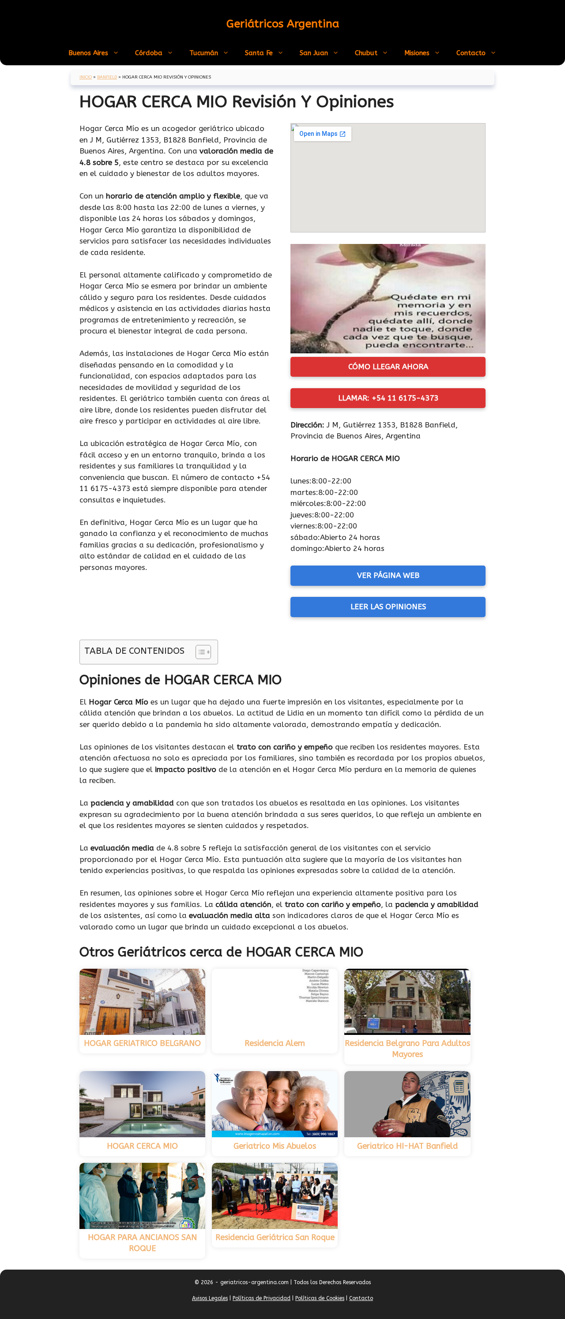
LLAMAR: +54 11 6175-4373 (388, 397)
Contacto (471, 53)
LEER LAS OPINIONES (388, 606)
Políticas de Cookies (319, 1298)
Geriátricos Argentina (282, 23)
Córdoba (148, 53)
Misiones (416, 53)
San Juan (314, 53)
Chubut (366, 53)
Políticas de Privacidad (261, 1298)
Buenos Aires (88, 53)
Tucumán (203, 53)
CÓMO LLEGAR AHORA (388, 366)
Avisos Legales (210, 1298)
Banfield (107, 77)
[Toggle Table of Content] (199, 652)
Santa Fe (259, 53)
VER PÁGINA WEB (388, 575)
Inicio (85, 77)
